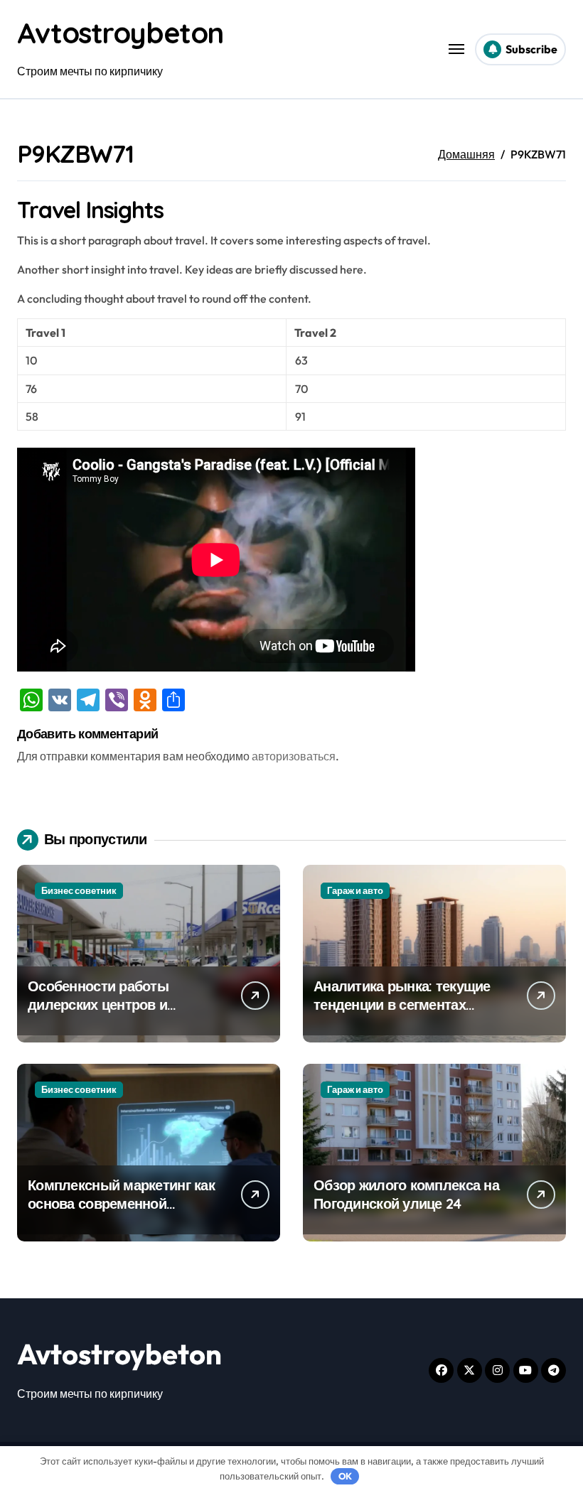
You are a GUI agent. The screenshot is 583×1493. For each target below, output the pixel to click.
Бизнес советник (79, 890)
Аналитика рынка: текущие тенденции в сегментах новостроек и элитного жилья (402, 1013)
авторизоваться (294, 756)
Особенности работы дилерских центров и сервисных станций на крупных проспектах (102, 1013)
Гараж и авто (355, 890)
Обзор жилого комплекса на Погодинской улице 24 (406, 1194)
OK (345, 1476)
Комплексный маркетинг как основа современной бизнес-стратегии (121, 1203)
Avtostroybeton (120, 32)
